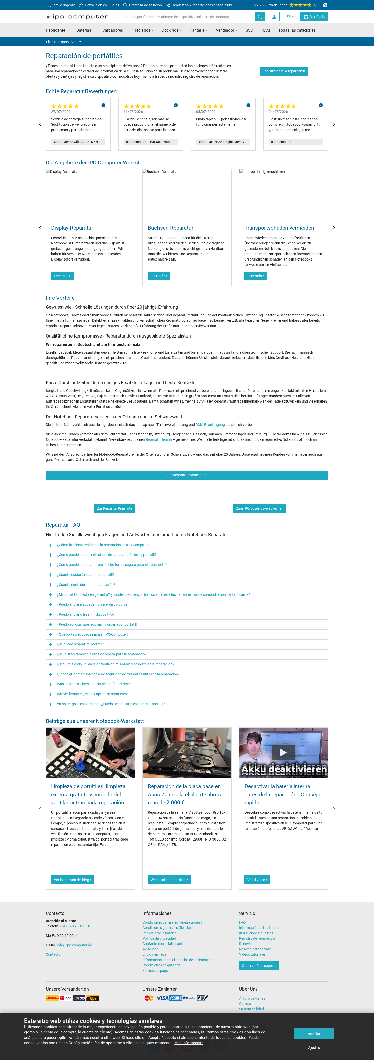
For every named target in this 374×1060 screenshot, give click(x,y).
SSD (249, 30)
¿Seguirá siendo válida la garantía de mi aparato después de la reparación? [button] (115, 664)
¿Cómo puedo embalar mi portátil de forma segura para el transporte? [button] (112, 565)
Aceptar (314, 1034)
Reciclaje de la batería (159, 933)
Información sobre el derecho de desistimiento (178, 960)
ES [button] (288, 17)
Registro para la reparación (283, 71)
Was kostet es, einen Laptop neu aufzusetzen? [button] (93, 684)
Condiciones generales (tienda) (166, 928)
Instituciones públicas (256, 933)
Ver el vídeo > (257, 880)
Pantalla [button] (197, 30)
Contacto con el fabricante (163, 944)
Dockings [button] (170, 30)
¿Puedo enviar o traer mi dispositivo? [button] (86, 614)
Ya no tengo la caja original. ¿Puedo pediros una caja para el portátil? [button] (111, 704)
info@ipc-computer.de (74, 945)
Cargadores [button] (112, 30)
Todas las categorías (297, 30)
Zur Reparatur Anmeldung (187, 475)
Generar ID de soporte (259, 966)
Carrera (245, 1004)
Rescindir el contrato (255, 949)
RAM (266, 30)
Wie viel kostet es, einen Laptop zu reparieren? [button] (93, 694)
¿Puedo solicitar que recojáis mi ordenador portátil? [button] (97, 624)
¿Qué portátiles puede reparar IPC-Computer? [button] (93, 634)
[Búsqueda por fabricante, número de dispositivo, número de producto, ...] (260, 16)
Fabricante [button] (55, 30)
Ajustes (314, 1047)
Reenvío (245, 944)
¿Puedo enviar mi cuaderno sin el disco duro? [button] (92, 604)
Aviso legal (150, 949)
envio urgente (64, 5)
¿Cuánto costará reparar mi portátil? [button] (85, 575)
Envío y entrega (154, 954)
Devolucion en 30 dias (101, 5)
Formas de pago (155, 970)
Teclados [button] (142, 30)
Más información (188, 1043)
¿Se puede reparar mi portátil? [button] (80, 644)
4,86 (287, 5)
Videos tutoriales (252, 954)
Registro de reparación (257, 938)
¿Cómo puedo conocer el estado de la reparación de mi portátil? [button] (106, 555)
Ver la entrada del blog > (73, 880)
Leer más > (62, 276)
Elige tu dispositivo (60, 42)
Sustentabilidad (251, 1009)
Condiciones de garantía (161, 965)
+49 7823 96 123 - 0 (74, 926)
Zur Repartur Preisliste (114, 508)
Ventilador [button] (225, 30)
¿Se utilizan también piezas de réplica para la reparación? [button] (102, 654)
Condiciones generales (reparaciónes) (172, 922)
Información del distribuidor (261, 928)
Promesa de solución (145, 5)
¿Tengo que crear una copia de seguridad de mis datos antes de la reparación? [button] (118, 674)
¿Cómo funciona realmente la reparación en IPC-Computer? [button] (103, 545)
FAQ (242, 922)
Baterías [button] (83, 30)
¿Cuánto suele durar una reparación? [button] (86, 585)
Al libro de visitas (252, 998)
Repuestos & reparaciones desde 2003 (201, 5)
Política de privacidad (159, 938)
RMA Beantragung (210, 425)
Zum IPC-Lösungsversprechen (259, 508)
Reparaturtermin (159, 439)
